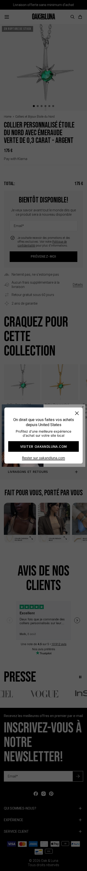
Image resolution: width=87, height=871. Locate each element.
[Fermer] (77, 413)
